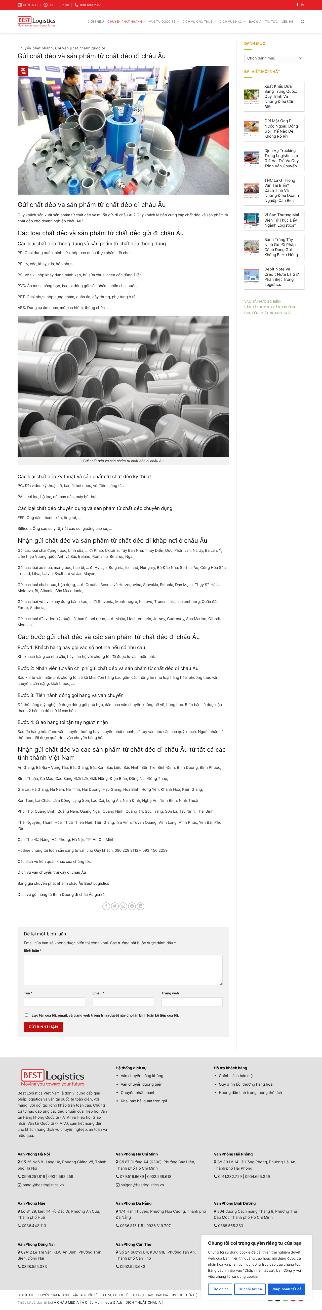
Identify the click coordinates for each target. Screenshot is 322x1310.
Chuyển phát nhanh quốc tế (80, 48)
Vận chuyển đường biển (142, 1084)
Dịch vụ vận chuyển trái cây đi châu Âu (52, 872)
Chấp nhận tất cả (286, 1289)
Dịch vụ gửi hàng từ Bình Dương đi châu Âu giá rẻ (61, 894)
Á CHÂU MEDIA (66, 1302)
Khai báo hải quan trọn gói (144, 1101)
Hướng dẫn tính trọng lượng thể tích (250, 1092)
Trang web (170, 993)
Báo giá (255, 21)
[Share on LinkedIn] (140, 906)
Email (98, 993)
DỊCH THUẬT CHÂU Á (143, 1302)
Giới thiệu (96, 21)
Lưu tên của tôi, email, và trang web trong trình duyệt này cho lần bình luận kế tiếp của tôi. (105, 1015)
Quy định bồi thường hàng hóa (245, 1084)
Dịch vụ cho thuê (197, 21)
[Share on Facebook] (106, 906)
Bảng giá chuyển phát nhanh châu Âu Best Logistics (63, 883)
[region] (256, 1267)
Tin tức (271, 21)
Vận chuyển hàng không (142, 1075)
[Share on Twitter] (115, 906)
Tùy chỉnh (220, 1289)
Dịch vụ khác (230, 21)
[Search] (302, 21)
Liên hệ (287, 21)
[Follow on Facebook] (297, 5)
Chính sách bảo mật (236, 1075)
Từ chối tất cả (250, 1289)
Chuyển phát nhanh (124, 21)
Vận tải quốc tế (162, 21)
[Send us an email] (302, 5)
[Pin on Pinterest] (132, 906)
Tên (28, 993)
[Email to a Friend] (123, 906)
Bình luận (33, 951)
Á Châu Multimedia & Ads (102, 1302)
